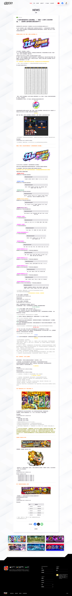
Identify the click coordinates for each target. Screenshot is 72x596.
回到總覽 (36, 528)
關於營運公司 (12, 593)
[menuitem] (31, 3)
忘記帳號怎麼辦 (25, 593)
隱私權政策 (16, 593)
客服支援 (20, 593)
